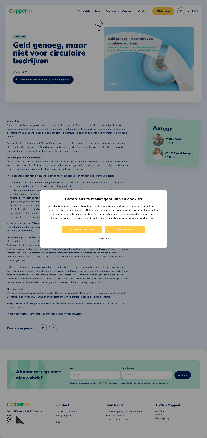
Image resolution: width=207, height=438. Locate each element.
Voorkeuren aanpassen (82, 229)
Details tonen (103, 238)
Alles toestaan (125, 229)
